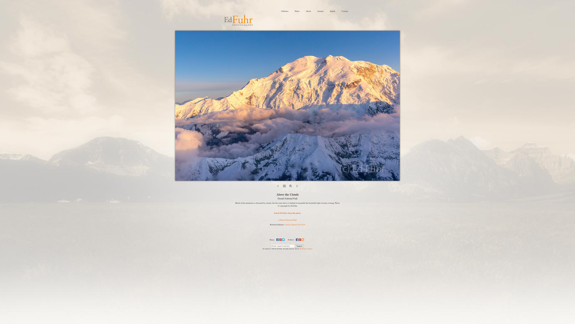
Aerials (288, 224)
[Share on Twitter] (283, 239)
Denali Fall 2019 (298, 224)
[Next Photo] (297, 187)
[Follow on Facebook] (297, 239)
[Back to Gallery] (287, 179)
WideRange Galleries (306, 249)
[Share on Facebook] (277, 239)
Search (299, 246)
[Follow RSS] (303, 239)
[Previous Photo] (278, 187)
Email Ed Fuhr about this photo (287, 213)
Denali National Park (288, 220)
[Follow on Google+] (300, 239)
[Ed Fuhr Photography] (238, 24)
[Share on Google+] (280, 239)
